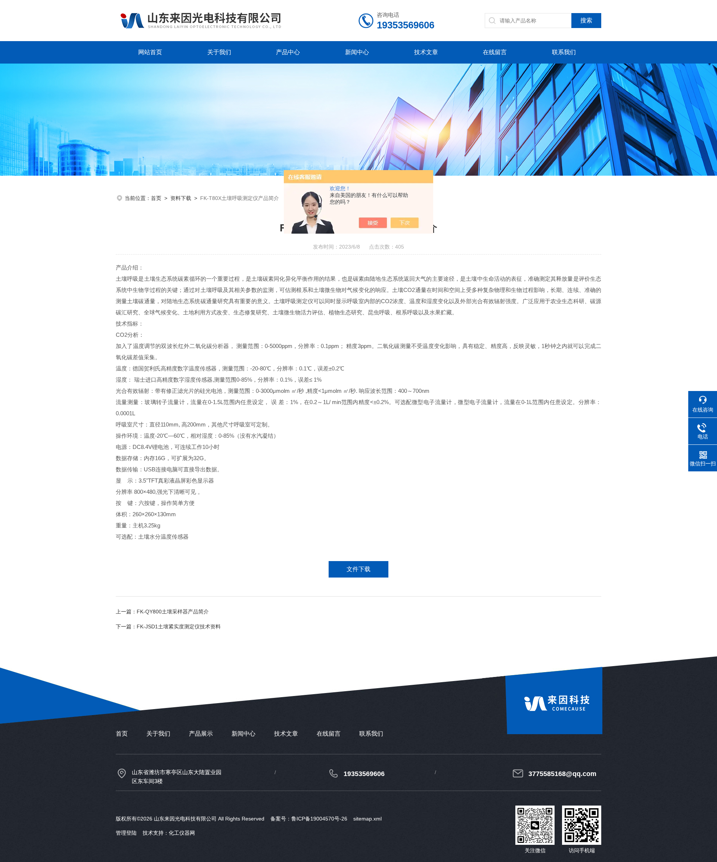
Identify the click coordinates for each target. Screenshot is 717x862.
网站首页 (150, 52)
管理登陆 (126, 833)
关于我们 (219, 52)
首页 (156, 198)
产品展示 (201, 733)
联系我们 (564, 52)
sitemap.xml (367, 819)
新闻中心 (357, 52)
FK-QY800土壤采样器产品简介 (173, 612)
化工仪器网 (182, 833)
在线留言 (495, 52)
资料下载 (180, 198)
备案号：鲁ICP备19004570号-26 (308, 819)
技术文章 (426, 52)
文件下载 (358, 569)
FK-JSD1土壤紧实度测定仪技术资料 (179, 626)
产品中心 (288, 52)
